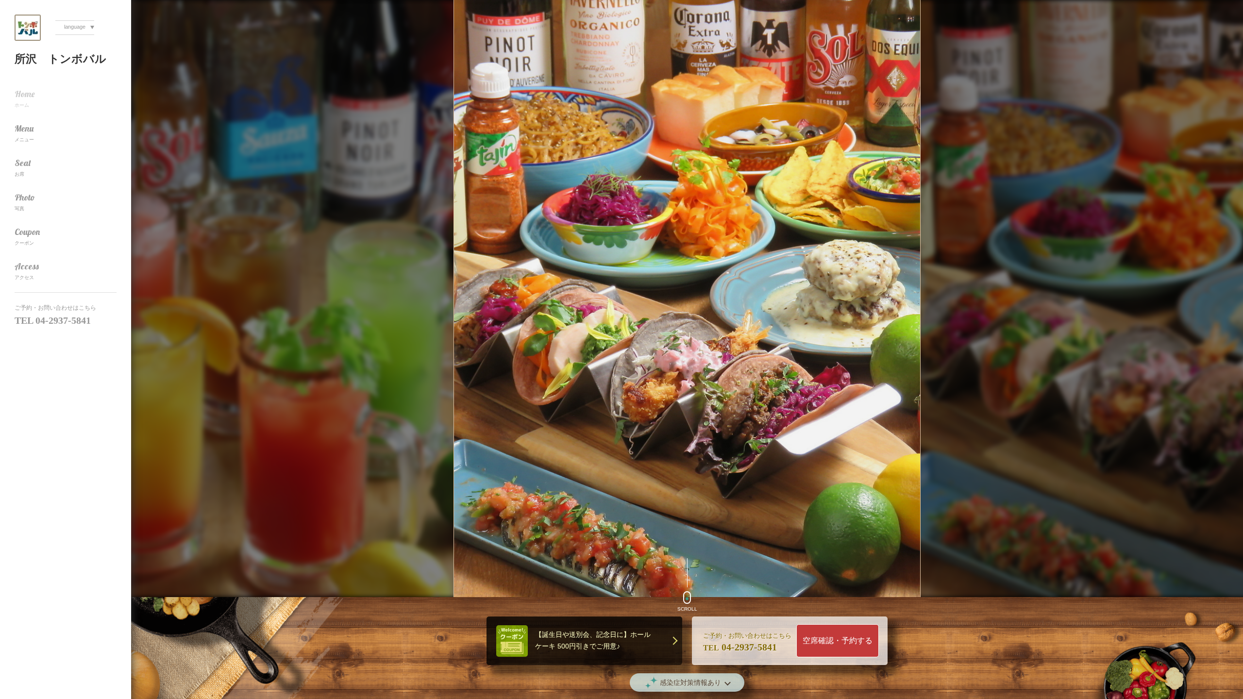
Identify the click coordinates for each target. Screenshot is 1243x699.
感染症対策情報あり (690, 682)
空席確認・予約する (838, 640)
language (74, 27)
